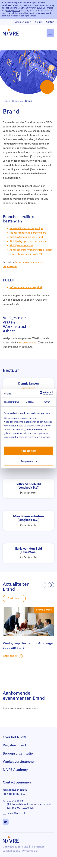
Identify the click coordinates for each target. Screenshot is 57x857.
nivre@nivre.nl (13, 10)
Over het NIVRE (15, 737)
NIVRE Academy (15, 770)
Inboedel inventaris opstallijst (26, 228)
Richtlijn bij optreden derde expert (29, 241)
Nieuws (38, 22)
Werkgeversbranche (18, 762)
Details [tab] (30, 402)
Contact (50, 22)
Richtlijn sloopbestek (21, 245)
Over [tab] (47, 402)
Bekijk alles (14, 598)
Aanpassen (27, 461)
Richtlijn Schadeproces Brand (26, 237)
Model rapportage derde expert (28, 232)
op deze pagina (27, 342)
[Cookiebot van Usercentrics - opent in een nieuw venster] (40, 393)
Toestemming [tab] (11, 402)
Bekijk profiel (30, 493)
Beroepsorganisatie (18, 753)
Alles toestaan (28, 450)
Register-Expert (14, 745)
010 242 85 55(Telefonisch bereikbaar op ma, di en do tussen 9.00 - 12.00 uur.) (29, 804)
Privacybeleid (30, 851)
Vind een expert (23, 22)
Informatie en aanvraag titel (26, 287)
